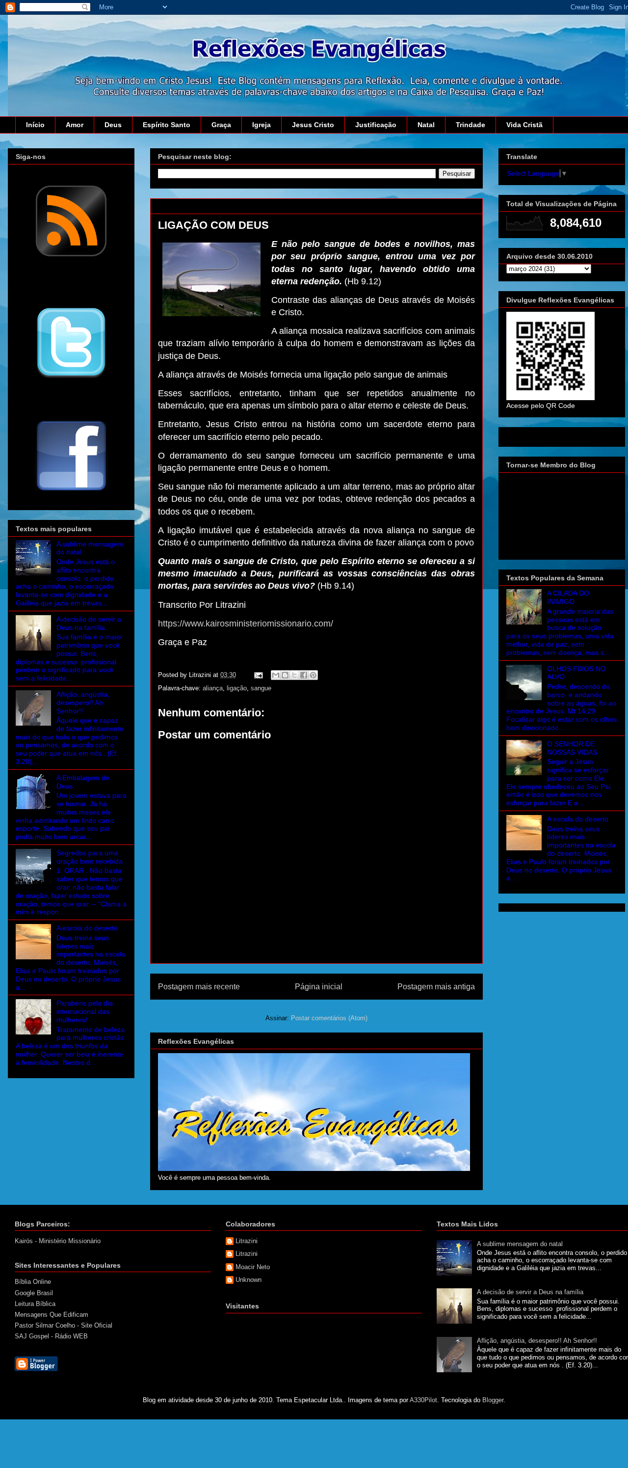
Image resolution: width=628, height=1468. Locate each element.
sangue (261, 688)
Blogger (492, 1400)
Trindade (470, 125)
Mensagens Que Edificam (51, 1314)
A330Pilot (423, 1400)
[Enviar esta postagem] (258, 675)
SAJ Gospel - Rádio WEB (51, 1336)
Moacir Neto (253, 1267)
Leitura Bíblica (35, 1303)
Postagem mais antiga (436, 986)
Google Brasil (34, 1293)
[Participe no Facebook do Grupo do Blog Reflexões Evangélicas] (71, 491)
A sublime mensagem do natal (520, 1244)
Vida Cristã (524, 125)
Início (35, 125)
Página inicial (318, 986)
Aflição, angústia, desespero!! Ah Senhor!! (82, 702)
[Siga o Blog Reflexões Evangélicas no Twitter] (71, 377)
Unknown (249, 1279)
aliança (213, 688)
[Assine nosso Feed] (71, 255)
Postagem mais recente (199, 986)
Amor (74, 125)
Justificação (375, 125)
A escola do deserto (87, 928)
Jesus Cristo (313, 125)
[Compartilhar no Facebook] (304, 675)
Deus (113, 125)
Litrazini (247, 1241)
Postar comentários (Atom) (329, 1018)
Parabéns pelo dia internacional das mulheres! (84, 1011)
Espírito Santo (166, 125)
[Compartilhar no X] (294, 675)
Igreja (261, 125)
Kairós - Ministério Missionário (58, 1241)
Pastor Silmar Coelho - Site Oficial (63, 1325)
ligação (237, 688)
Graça (221, 125)
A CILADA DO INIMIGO (568, 597)
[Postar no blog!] (285, 675)
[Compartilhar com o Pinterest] (313, 675)
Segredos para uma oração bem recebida (89, 857)
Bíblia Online (33, 1281)
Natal (426, 125)
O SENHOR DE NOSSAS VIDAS (572, 748)
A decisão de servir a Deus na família (88, 623)
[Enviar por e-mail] (276, 675)
